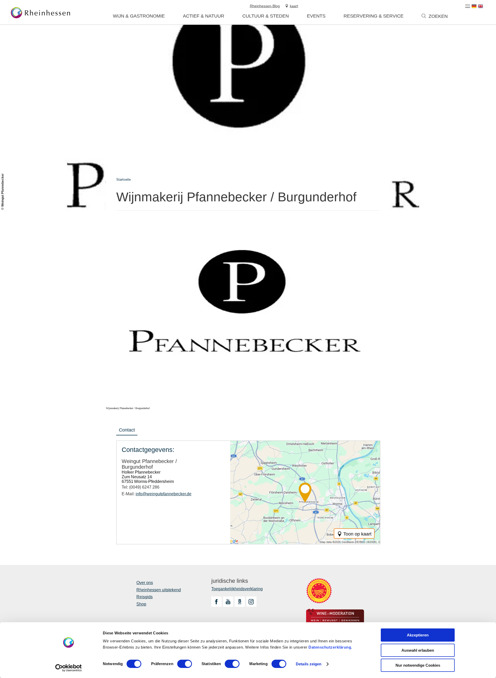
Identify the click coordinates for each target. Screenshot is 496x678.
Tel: (140, 487)
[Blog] (240, 601)
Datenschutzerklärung (329, 647)
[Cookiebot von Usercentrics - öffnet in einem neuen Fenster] (68, 668)
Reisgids (144, 597)
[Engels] (480, 6)
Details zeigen (308, 664)
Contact (127, 430)
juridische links (229, 581)
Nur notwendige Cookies (418, 665)
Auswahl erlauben (417, 650)
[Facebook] (216, 601)
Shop (141, 604)
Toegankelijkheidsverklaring (237, 589)
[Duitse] (474, 6)
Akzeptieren (418, 635)
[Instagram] (251, 601)
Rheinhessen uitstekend (158, 590)
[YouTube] (228, 601)
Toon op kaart (357, 534)
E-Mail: (156, 494)
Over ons (144, 582)
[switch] (184, 664)
